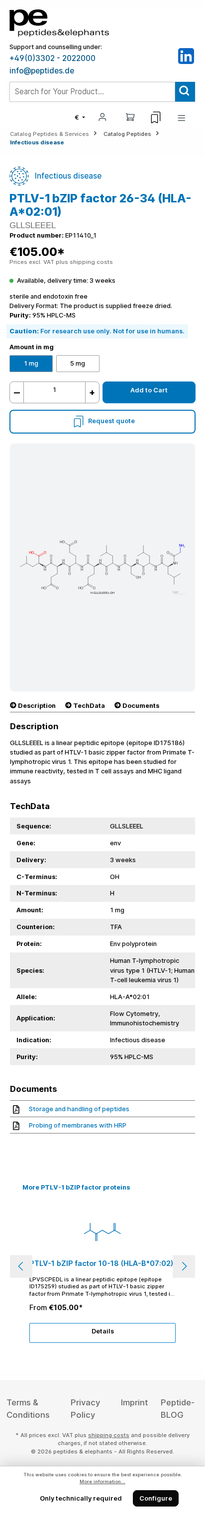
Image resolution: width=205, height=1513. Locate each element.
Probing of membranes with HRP (77, 1125)
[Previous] (21, 1266)
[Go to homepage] (59, 22)
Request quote (111, 421)
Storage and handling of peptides (79, 1109)
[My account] (102, 116)
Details (103, 1331)
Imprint (134, 1402)
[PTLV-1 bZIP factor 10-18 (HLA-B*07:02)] (102, 1232)
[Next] (184, 1266)
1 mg (31, 363)
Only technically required (81, 1498)
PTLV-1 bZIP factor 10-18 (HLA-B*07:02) (101, 1263)
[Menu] (182, 117)
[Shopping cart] (130, 116)
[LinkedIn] (186, 56)
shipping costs (108, 1435)
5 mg (77, 363)
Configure (155, 1498)
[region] (102, 1266)
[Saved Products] (155, 117)
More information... (102, 1481)
